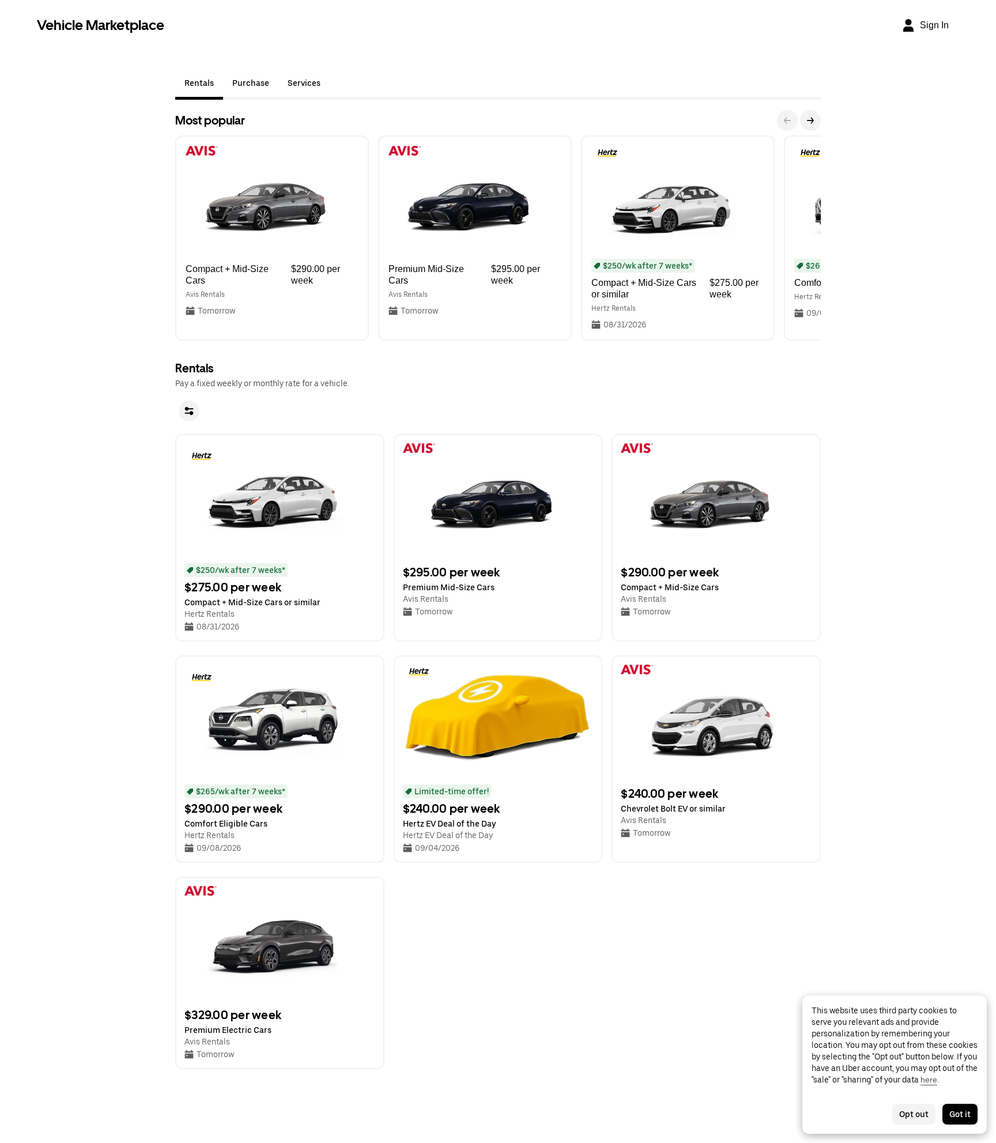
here (928, 1079)
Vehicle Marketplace (100, 25)
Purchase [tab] (250, 83)
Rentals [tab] (199, 83)
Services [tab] (304, 83)
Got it (960, 1114)
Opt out (914, 1114)
